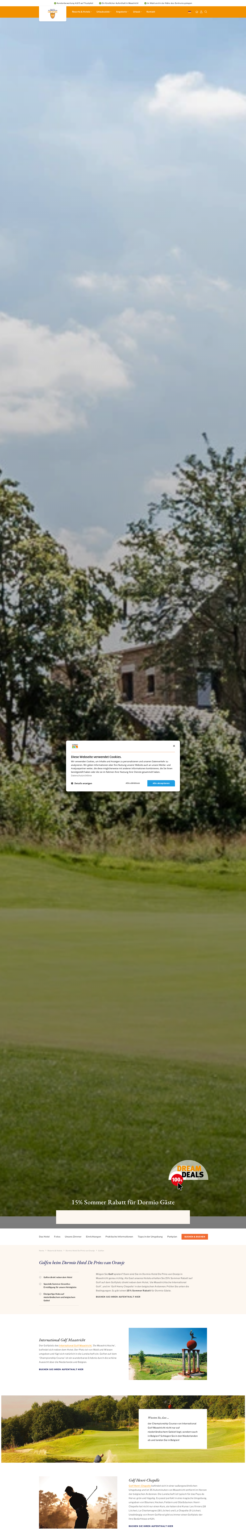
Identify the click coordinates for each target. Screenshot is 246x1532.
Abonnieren (184, 775)
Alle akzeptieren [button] (161, 783)
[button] (81, 783)
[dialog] (123, 766)
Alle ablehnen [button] (133, 783)
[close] (202, 742)
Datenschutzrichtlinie (81, 775)
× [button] (174, 746)
